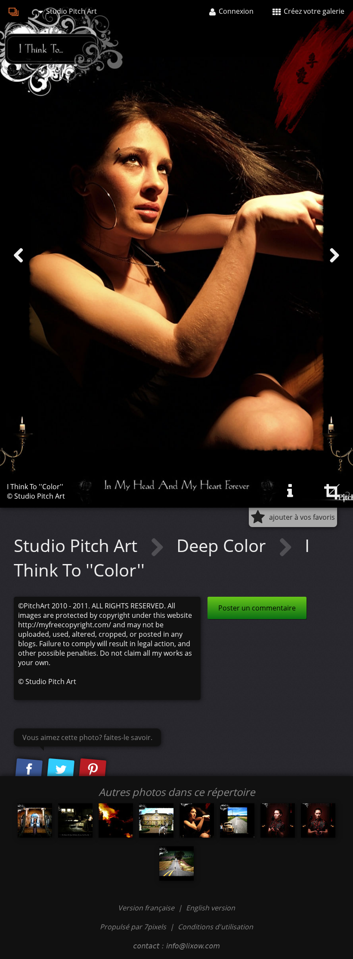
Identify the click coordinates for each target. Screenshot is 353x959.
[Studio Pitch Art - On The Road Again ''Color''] (237, 820)
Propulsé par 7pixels (133, 926)
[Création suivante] (334, 255)
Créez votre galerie (313, 11)
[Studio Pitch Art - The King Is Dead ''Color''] (35, 820)
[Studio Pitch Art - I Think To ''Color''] (197, 820)
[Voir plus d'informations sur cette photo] (290, 491)
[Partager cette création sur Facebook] (29, 770)
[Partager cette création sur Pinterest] (92, 770)
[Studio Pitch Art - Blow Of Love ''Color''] (116, 820)
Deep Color (223, 545)
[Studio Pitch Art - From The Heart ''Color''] (277, 820)
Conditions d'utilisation (215, 926)
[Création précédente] (18, 255)
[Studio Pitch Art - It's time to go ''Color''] (75, 820)
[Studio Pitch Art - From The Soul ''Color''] (318, 820)
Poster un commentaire (257, 608)
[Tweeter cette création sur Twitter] (60, 770)
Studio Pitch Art (78, 545)
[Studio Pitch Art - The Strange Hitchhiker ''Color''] (176, 863)
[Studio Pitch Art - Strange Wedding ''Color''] (156, 820)
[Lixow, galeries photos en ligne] (14, 11)
